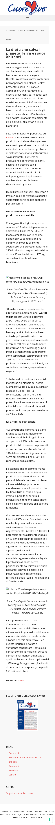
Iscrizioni (13, 761)
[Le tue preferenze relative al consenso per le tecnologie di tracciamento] (50, 820)
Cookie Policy (35, 817)
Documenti (14, 753)
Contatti (12, 774)
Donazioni (14, 766)
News (21, 680)
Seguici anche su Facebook (19, 793)
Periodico (13, 770)
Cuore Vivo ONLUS (27, 7)
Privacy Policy (20, 817)
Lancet (10, 137)
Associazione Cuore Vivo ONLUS (25, 757)
